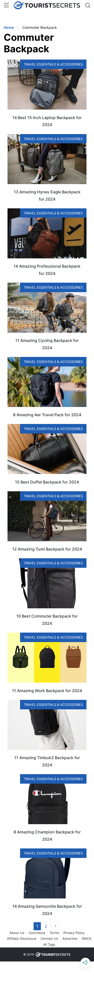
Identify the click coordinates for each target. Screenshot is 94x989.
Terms (54, 933)
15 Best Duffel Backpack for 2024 (47, 481)
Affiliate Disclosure (21, 938)
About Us (17, 933)
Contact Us (49, 938)
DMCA (86, 938)
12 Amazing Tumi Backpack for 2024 (47, 549)
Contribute (37, 933)
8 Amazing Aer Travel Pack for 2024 (47, 414)
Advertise (69, 938)
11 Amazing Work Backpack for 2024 (47, 690)
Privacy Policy (73, 933)
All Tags (49, 944)
